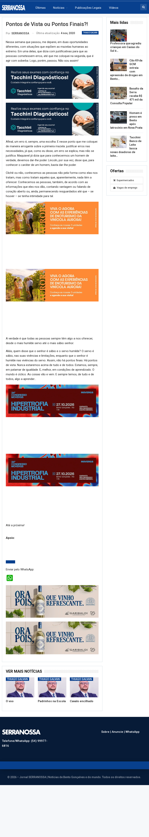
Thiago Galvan (90, 33)
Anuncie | (119, 732)
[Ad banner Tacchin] (52, 82)
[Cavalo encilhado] (84, 687)
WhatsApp (132, 732)
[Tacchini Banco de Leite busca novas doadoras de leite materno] (118, 142)
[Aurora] (52, 218)
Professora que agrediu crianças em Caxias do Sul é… (125, 47)
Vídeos (114, 7)
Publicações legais (88, 7)
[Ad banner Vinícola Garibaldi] (52, 601)
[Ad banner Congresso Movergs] (52, 400)
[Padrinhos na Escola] (52, 687)
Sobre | (106, 732)
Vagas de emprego (127, 187)
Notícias (58, 7)
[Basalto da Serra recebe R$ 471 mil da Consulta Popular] (118, 93)
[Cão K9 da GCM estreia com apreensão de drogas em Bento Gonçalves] (118, 65)
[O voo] (20, 687)
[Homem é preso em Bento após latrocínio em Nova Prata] (118, 117)
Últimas (41, 7)
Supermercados (125, 180)
